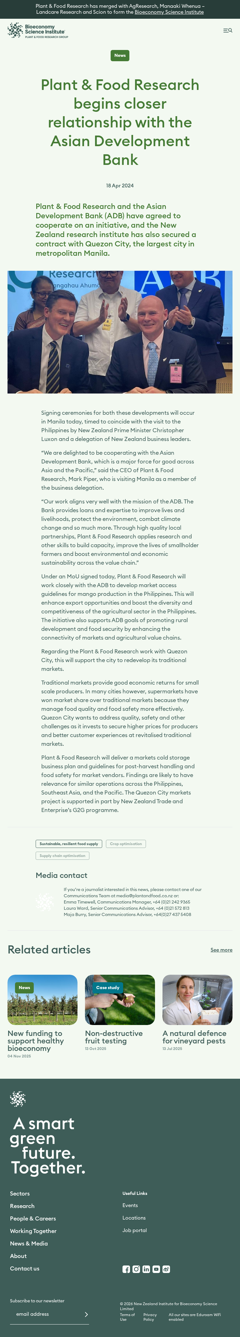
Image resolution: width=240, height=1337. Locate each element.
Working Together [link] (33, 1231)
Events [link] (130, 1205)
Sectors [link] (20, 1193)
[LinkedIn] (146, 1269)
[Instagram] (136, 1269)
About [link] (18, 1256)
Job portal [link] (134, 1230)
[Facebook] (126, 1269)
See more (221, 950)
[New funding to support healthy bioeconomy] (43, 1000)
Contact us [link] (24, 1268)
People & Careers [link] (33, 1218)
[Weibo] (166, 1269)
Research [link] (22, 1206)
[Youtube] (156, 1269)
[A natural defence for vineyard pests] (197, 1000)
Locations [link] (134, 1218)
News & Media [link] (29, 1243)
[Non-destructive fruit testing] (120, 1000)
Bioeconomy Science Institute (169, 12)
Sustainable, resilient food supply (69, 844)
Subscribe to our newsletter (37, 1301)
